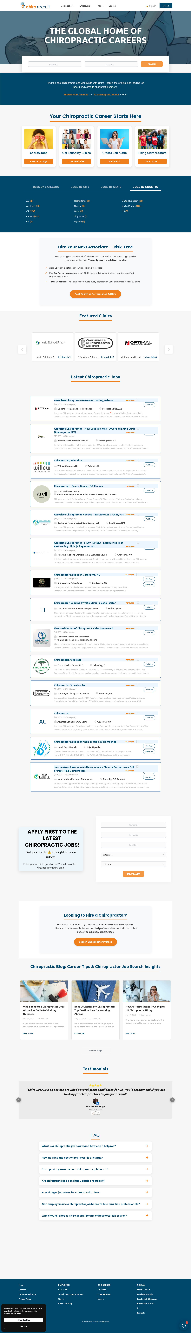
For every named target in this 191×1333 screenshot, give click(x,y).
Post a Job (152, 161)
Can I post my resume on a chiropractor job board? (75, 1173)
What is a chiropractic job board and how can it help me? (79, 1150)
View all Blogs (95, 1050)
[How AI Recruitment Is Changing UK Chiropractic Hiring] (147, 991)
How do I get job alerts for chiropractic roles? (70, 1196)
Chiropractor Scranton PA (69, 685)
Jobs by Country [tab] (145, 187)
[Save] (138, 400)
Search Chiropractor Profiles (95, 941)
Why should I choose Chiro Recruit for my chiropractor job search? (84, 1220)
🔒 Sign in (151, 5)
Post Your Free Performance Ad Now (95, 294)
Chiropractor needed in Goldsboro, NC (77, 574)
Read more (28, 1033)
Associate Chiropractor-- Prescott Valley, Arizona (84, 400)
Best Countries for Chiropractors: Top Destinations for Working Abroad (94, 1010)
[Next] (169, 349)
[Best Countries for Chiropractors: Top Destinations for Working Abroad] (96, 991)
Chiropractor (62, 713)
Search (152, 64)
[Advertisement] (95, 1259)
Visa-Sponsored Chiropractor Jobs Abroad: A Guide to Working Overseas (44, 1010)
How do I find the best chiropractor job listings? (72, 1162)
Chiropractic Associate (67, 659)
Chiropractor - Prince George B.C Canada (78, 485)
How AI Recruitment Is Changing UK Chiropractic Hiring (145, 1008)
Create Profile (76, 161)
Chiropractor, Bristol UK (68, 460)
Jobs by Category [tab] (46, 187)
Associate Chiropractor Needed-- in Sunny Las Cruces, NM (89, 514)
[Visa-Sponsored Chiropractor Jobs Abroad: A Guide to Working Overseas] (44, 991)
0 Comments (43, 1018)
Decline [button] (23, 1326)
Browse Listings (38, 161)
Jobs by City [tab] (80, 187)
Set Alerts (114, 161)
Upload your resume (76, 94)
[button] (18, 1102)
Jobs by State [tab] (111, 187)
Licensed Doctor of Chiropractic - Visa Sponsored (83, 628)
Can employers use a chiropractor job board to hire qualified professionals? (91, 1208)
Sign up (166, 5)
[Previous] (22, 349)
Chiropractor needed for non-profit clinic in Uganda (85, 741)
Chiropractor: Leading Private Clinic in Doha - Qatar (85, 602)
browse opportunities (107, 94)
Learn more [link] (16, 1313)
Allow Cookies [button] (24, 1320)
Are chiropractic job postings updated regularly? (73, 1185)
